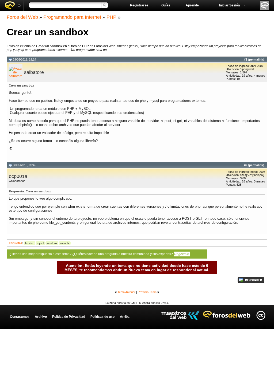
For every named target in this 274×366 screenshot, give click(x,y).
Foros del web (13, 5)
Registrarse (139, 5)
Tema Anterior (126, 292)
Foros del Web (22, 17)
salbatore (34, 72)
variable (65, 243)
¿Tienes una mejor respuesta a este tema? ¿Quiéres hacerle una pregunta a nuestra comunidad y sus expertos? (99, 254)
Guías (165, 5)
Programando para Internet (72, 17)
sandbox (52, 243)
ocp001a (18, 176)
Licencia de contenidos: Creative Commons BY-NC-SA (260, 315)
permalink (256, 59)
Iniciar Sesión (229, 5)
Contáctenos (19, 317)
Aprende (192, 5)
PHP (111, 17)
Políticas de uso (102, 317)
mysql (40, 243)
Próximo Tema (147, 292)
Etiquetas (15, 243)
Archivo (41, 317)
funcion (29, 243)
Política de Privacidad (68, 317)
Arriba (125, 317)
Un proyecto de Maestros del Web (180, 315)
